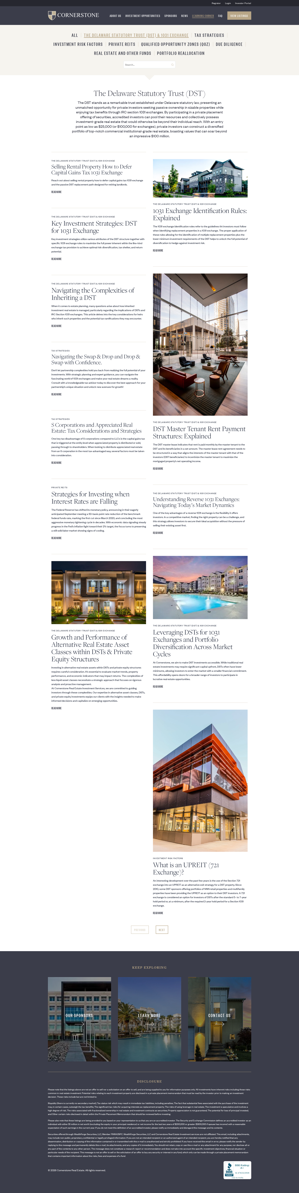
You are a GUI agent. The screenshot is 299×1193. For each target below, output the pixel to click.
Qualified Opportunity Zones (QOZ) (175, 44)
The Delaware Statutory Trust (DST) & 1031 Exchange (136, 35)
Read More (56, 192)
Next (162, 930)
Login (228, 3)
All (75, 35)
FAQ (220, 16)
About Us (115, 16)
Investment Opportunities (142, 16)
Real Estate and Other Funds (122, 53)
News (184, 16)
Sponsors (171, 16)
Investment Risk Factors (78, 44)
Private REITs (122, 44)
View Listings (239, 16)
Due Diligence (229, 44)
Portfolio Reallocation (181, 53)
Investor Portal (243, 3)
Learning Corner (203, 16)
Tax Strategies (209, 35)
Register (216, 3)
